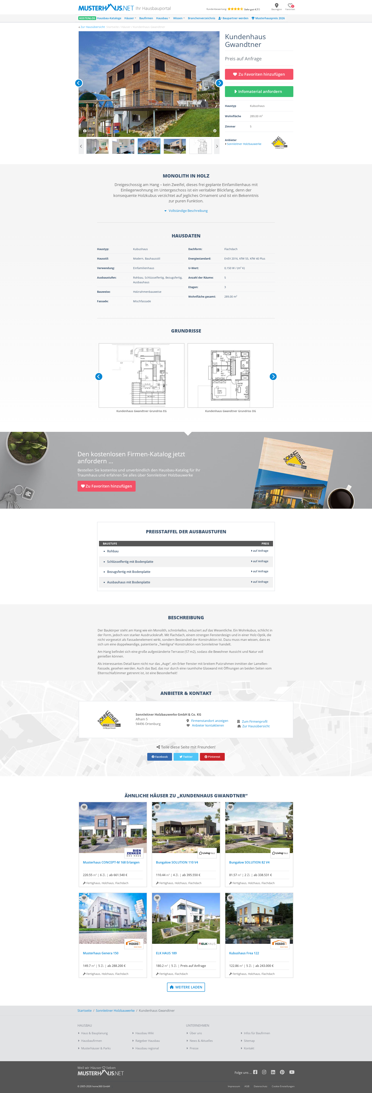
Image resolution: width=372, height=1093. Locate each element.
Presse (194, 1048)
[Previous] (78, 83)
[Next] (219, 83)
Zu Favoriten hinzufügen (262, 74)
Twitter (187, 757)
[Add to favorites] (84, 807)
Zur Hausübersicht (93, 27)
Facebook (161, 757)
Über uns (196, 1033)
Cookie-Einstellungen (283, 1086)
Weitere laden (188, 987)
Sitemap (249, 1041)
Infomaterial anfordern (261, 91)
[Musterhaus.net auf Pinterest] (284, 1073)
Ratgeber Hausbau (147, 1041)
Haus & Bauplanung (94, 1033)
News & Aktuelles (201, 1041)
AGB (247, 1086)
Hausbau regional (147, 1048)
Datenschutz (260, 1086)
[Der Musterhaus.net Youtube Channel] (291, 1073)
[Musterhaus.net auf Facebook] (257, 1073)
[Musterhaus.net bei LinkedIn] (275, 1073)
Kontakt (249, 1048)
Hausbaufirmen (91, 1041)
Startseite (85, 1010)
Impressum (234, 1086)
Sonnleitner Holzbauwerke (115, 1010)
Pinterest (213, 757)
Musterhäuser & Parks (96, 1048)
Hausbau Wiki (144, 1033)
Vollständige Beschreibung (188, 211)
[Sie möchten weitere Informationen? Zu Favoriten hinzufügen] (149, 84)
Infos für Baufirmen (257, 1033)
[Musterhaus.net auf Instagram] (266, 1073)
